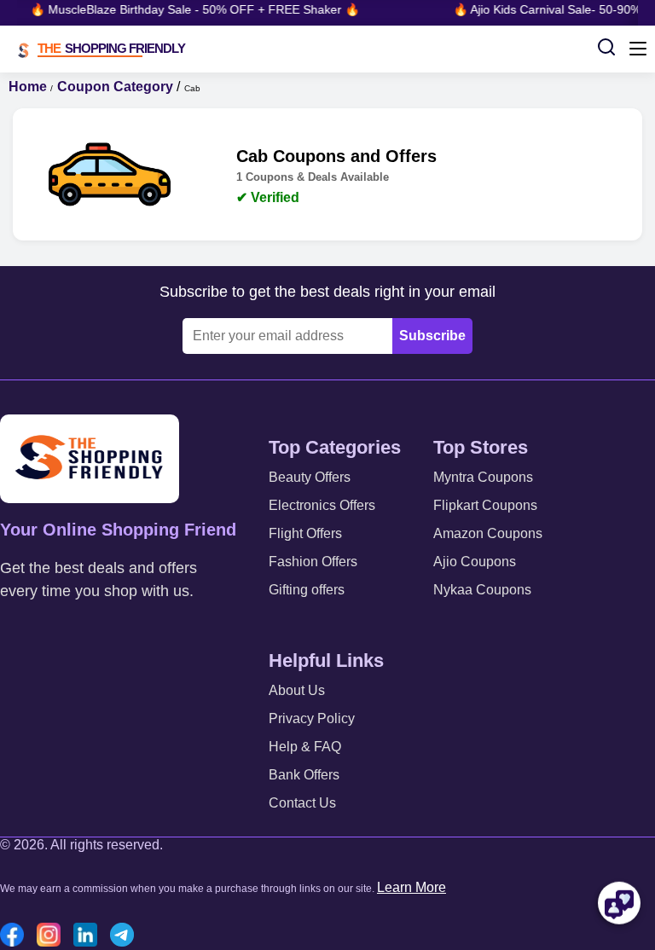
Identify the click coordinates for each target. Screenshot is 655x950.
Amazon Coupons (487, 533)
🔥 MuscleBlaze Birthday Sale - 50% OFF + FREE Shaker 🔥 (191, 9)
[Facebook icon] (16, 936)
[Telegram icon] (126, 936)
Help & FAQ (305, 746)
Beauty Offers (310, 477)
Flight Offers (305, 533)
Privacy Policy (312, 718)
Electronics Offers (322, 505)
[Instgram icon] (53, 936)
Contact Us (302, 803)
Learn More (411, 887)
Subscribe (432, 335)
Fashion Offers (313, 561)
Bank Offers (304, 775)
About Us (297, 690)
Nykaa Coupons (482, 589)
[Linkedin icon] (89, 936)
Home (28, 86)
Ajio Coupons (474, 561)
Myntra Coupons (483, 477)
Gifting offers (307, 589)
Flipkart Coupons (485, 505)
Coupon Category (115, 86)
